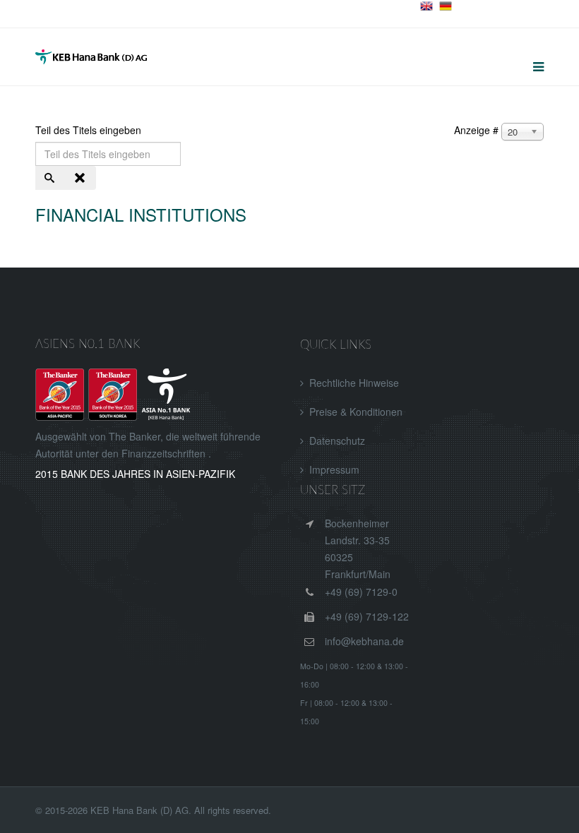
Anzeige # (476, 130)
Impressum (334, 469)
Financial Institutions (140, 214)
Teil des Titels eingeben (89, 130)
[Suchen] (50, 178)
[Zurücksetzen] (81, 178)
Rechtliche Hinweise (354, 383)
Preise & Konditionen (355, 411)
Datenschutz (337, 440)
